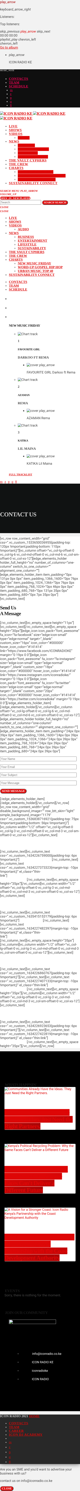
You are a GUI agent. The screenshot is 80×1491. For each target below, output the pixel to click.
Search (55, 202)
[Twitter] (11, 94)
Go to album (9, 47)
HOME (34, 1416)
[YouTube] (11, 90)
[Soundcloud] (11, 98)
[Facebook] (11, 105)
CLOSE (7, 1488)
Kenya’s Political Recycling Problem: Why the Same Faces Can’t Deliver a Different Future (36, 1179)
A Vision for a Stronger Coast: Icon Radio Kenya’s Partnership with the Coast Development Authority (39, 1247)
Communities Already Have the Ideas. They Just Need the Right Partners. (38, 1119)
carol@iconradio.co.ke (23, 936)
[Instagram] (11, 101)
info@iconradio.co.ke (63, 985)
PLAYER (15, 198)
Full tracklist (20, 474)
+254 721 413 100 (13, 880)
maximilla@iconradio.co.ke (27, 876)
